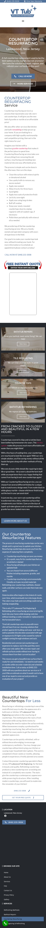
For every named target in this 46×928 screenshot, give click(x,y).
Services (7, 881)
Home (6, 872)
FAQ (5, 886)
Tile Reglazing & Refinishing (14, 923)
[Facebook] (5, 816)
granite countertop (20, 148)
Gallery (6, 899)
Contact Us (8, 890)
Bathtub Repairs (10, 914)
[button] (23, 21)
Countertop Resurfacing (13, 919)
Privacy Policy (9, 895)
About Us (7, 877)
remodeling (17, 129)
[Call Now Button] (5, 923)
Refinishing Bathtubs (12, 910)
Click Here (23, 344)
